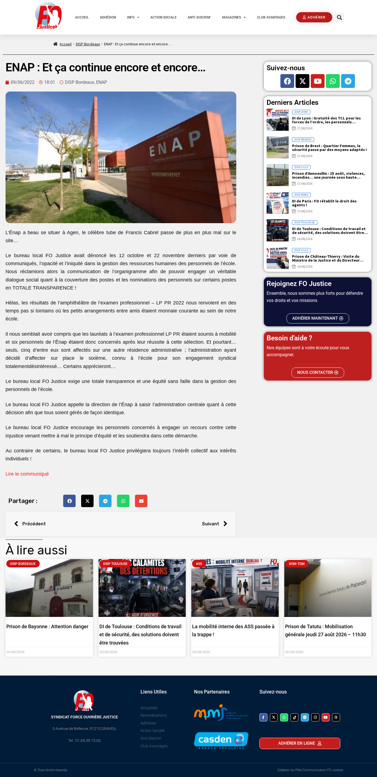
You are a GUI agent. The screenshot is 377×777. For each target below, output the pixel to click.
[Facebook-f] (263, 717)
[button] (339, 17)
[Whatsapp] (333, 81)
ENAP (101, 82)
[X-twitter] (302, 81)
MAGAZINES (231, 17)
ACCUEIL (82, 17)
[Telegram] (348, 81)
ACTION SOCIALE (163, 17)
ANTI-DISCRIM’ (199, 17)
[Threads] (336, 717)
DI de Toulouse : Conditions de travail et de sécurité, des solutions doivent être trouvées (140, 634)
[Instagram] (315, 717)
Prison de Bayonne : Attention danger (47, 626)
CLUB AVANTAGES (271, 17)
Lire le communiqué (28, 474)
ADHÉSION (108, 17)
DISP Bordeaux (88, 43)
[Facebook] (287, 81)
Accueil (65, 43)
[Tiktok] (295, 717)
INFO (130, 17)
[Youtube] (318, 81)
